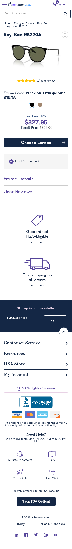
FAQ (52, 460)
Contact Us (20, 478)
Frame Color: (34, 95)
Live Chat (52, 478)
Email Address (17, 318)
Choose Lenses (36, 142)
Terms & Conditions (52, 524)
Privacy (20, 524)
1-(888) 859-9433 (20, 460)
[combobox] (36, 13)
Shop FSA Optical (36, 501)
